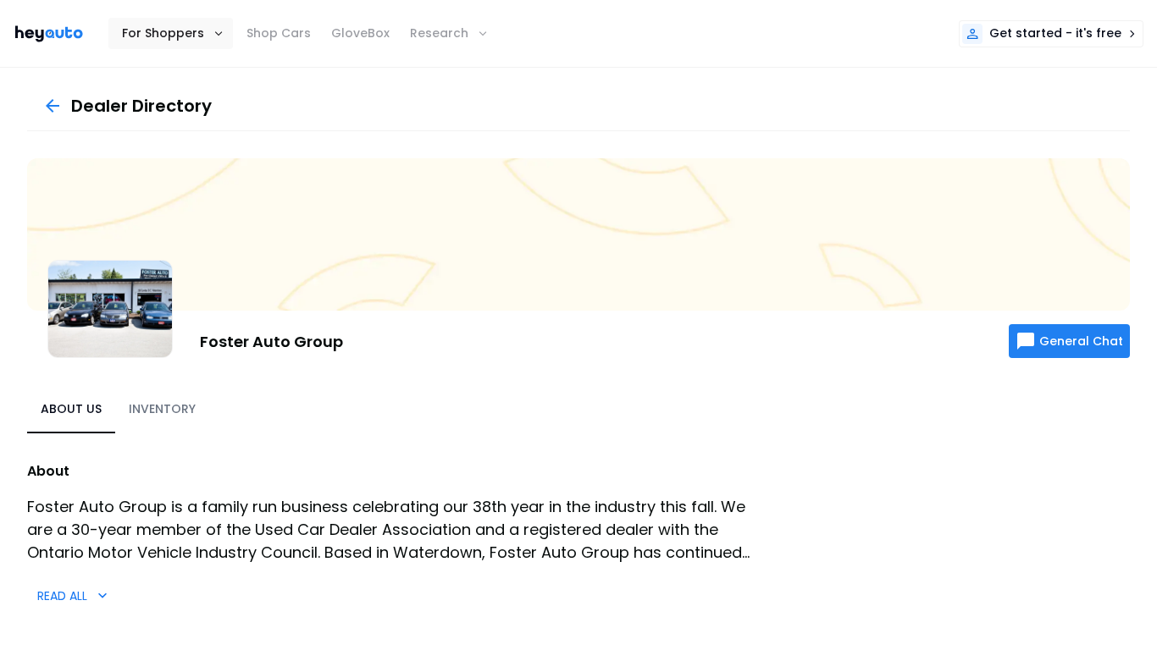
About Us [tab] (71, 408)
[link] (49, 33)
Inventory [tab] (162, 408)
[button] (170, 33)
